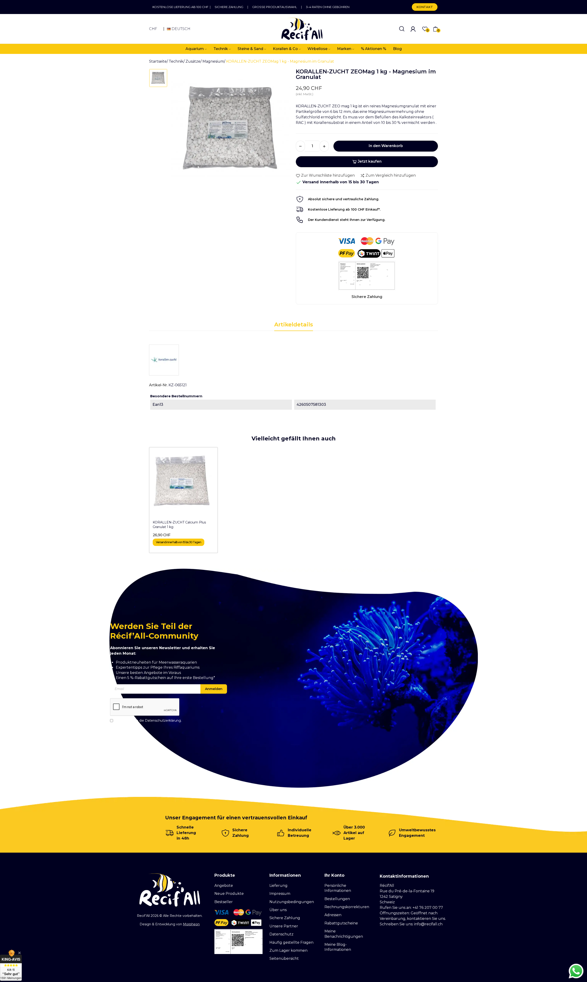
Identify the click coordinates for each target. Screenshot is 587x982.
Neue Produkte (229, 893)
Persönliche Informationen (337, 888)
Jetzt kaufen (370, 161)
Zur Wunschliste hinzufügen (328, 175)
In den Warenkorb (386, 146)
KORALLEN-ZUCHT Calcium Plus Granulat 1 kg (179, 524)
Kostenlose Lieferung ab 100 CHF (181, 7)
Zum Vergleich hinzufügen (390, 175)
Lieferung (278, 885)
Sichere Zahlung (229, 7)
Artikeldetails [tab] (293, 324)
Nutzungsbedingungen (291, 902)
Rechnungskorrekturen (346, 907)
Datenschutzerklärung (163, 720)
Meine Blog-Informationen (337, 947)
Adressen (332, 915)
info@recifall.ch (428, 924)
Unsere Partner (283, 926)
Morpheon (191, 924)
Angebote (223, 885)
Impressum (279, 893)
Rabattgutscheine (341, 923)
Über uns (278, 910)
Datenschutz (281, 934)
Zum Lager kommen (288, 950)
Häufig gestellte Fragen (291, 942)
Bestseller (223, 902)
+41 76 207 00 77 (428, 907)
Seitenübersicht (284, 958)
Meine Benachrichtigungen (343, 933)
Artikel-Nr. (158, 385)
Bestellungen (337, 899)
